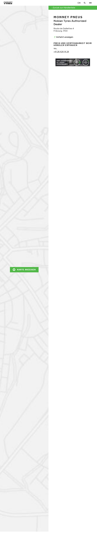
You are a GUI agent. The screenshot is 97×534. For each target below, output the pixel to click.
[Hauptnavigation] (90, 3)
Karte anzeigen (26, 269)
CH (79, 3)
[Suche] (85, 3)
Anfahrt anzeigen (64, 37)
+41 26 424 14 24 (61, 51)
